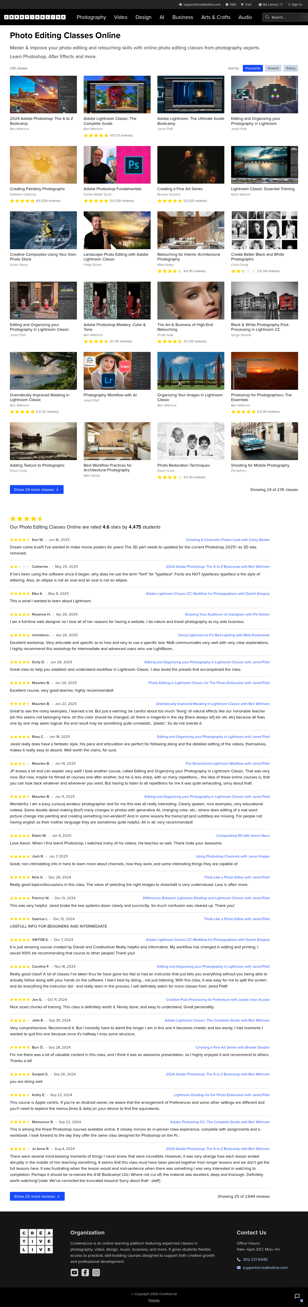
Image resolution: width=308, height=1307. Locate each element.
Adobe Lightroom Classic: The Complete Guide (110, 121)
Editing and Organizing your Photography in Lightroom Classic (39, 327)
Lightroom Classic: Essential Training (262, 189)
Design (144, 17)
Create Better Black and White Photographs (257, 256)
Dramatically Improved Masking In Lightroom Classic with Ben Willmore (213, 704)
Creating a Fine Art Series (180, 189)
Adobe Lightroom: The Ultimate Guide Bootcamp (190, 121)
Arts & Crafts (215, 17)
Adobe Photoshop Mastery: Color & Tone (115, 327)
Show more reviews (35, 1196)
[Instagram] (96, 1272)
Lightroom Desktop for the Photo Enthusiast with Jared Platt (222, 1095)
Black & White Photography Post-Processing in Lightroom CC (260, 327)
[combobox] (285, 17)
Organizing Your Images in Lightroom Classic (190, 397)
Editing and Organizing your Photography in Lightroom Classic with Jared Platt (207, 662)
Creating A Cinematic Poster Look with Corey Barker (228, 540)
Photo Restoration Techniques (183, 465)
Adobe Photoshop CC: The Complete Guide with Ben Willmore (220, 1122)
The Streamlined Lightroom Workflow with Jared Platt (227, 763)
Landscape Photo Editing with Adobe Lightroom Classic (116, 256)
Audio (245, 17)
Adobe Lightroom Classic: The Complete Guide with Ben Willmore (217, 1020)
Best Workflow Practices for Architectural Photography (108, 467)
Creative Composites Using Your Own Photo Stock (43, 256)
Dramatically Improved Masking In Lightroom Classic (39, 397)
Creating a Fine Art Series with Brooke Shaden (233, 1047)
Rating (290, 68)
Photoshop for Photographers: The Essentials (261, 397)
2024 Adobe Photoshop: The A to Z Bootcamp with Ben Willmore (218, 566)
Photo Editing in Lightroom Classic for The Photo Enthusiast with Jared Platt (209, 683)
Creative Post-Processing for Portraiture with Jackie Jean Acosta (218, 999)
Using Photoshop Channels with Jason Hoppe (233, 856)
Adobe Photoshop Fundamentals (112, 189)
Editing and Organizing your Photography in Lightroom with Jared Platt (213, 736)
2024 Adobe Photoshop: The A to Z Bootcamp (41, 121)
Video (120, 17)
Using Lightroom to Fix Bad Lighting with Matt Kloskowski (224, 635)
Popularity (253, 68)
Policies (154, 1300)
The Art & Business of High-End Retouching (185, 327)
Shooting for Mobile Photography (260, 465)
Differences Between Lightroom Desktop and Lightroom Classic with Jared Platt (206, 898)
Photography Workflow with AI (110, 395)
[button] (297, 1296)
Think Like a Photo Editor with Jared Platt (237, 877)
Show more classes (34, 489)
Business (182, 17)
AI (162, 17)
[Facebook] (85, 1272)
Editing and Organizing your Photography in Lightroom (255, 121)
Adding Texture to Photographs (37, 465)
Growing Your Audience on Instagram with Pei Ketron (227, 614)
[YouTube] (74, 1272)
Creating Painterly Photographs (37, 189)
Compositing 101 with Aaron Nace (243, 835)
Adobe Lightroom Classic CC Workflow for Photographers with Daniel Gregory (208, 593)
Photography (91, 17)
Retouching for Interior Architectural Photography (188, 256)
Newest (273, 68)
